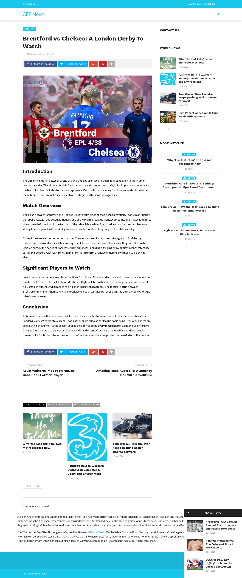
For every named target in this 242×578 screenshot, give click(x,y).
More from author (59, 404)
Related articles (34, 404)
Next (37, 486)
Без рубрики (29, 29)
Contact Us (29, 4)
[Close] (188, 513)
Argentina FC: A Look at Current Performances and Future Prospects (221, 525)
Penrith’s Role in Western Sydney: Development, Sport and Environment (85, 469)
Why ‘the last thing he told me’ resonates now (196, 60)
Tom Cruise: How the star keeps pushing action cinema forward (131, 447)
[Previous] (162, 129)
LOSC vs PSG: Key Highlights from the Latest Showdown (219, 563)
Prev (28, 486)
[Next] (168, 129)
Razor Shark (97, 532)
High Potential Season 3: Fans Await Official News (198, 114)
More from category (86, 404)
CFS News (34, 14)
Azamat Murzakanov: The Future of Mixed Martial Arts (220, 544)
